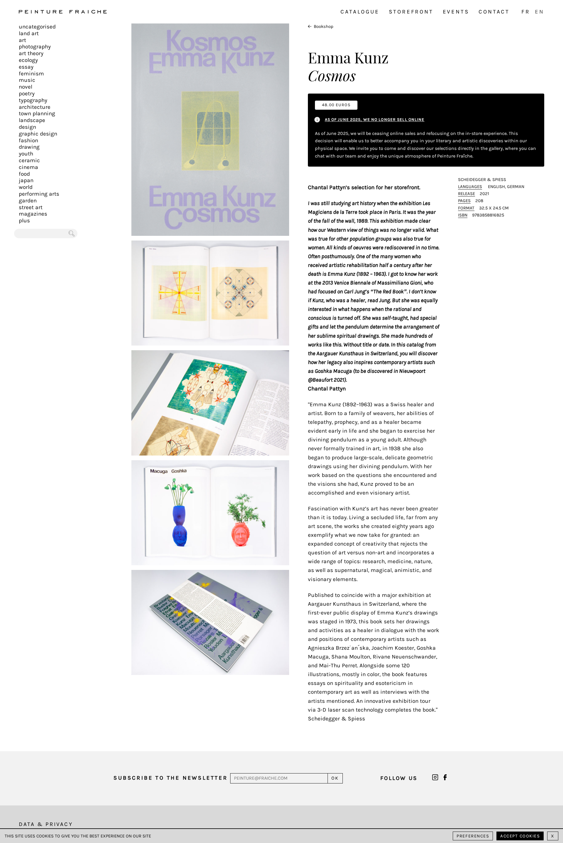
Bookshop (323, 26)
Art (22, 40)
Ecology (28, 60)
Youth (26, 153)
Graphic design (38, 134)
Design (27, 127)
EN (539, 12)
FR (525, 12)
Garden (28, 200)
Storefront (411, 12)
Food (24, 174)
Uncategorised (37, 26)
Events (456, 12)
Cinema (28, 167)
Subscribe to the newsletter (170, 778)
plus (24, 220)
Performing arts (39, 194)
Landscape (32, 120)
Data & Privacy (46, 824)
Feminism (31, 73)
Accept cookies (520, 836)
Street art (31, 207)
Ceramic (29, 160)
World (26, 187)
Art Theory (31, 53)
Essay (26, 67)
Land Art (29, 33)
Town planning (37, 113)
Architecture (34, 107)
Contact (494, 12)
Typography (33, 100)
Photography (35, 46)
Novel (25, 87)
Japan (26, 180)
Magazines (33, 214)
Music (27, 80)
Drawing (29, 147)
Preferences (473, 836)
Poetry (27, 93)
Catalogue (359, 12)
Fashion (28, 140)
